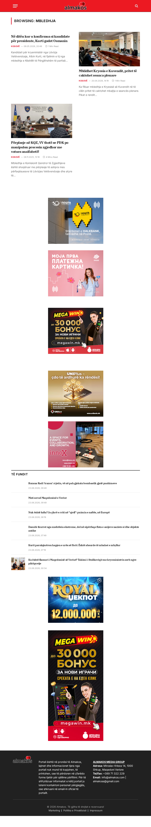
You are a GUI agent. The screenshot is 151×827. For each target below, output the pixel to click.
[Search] (136, 6)
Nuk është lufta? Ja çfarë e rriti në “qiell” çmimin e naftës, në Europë (69, 512)
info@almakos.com (113, 777)
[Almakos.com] (75, 6)
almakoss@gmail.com (106, 781)
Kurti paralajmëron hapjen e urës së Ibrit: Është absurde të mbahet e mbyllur (74, 545)
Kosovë (15, 46)
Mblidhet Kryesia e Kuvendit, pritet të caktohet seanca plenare (108, 73)
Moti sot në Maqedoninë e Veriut (47, 497)
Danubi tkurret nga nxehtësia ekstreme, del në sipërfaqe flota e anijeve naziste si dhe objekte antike (83, 528)
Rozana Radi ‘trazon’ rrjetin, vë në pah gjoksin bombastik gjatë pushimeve (72, 483)
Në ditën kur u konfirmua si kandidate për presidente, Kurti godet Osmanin (40, 38)
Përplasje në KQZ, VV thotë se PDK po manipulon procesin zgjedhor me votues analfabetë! (39, 147)
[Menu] (15, 6)
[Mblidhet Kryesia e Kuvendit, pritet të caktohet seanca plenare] (109, 49)
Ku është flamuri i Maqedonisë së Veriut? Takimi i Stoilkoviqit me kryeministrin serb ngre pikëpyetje (82, 561)
